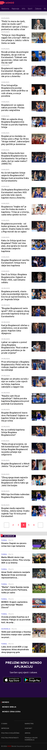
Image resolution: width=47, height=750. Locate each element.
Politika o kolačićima (10, 733)
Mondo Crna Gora (11, 712)
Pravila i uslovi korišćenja (31, 739)
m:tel (9, 746)
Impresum (5, 728)
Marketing (29, 724)
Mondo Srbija (9, 707)
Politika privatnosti (10, 738)
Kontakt (28, 728)
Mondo (5, 702)
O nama (4, 724)
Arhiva (27, 733)
